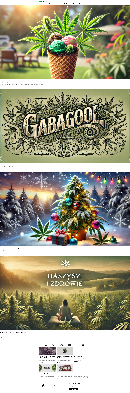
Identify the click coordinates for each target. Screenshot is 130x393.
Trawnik (65, 3)
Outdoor (55, 386)
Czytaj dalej (2, 169)
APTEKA (55, 383)
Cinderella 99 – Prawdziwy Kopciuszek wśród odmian (64, 357)
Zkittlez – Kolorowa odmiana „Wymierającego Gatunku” (62, 374)
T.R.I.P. (80, 3)
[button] (89, 1)
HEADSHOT (9, 82)
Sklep (86, 1)
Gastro (88, 3)
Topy (41, 3)
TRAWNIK (12, 82)
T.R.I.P (14, 250)
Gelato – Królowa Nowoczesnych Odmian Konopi (10, 81)
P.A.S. (73, 3)
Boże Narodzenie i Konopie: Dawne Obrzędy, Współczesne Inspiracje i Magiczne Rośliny (18, 248)
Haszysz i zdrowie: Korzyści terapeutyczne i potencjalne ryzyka (13, 332)
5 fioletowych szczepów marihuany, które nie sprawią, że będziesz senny (47, 357)
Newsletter (82, 1)
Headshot (49, 3)
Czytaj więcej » (41, 362)
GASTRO (9, 250)
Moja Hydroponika (78, 356)
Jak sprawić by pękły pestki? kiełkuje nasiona (46, 374)
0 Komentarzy (15, 82)
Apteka (57, 3)
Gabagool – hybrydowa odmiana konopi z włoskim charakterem (13, 164)
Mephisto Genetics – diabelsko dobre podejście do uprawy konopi (81, 374)
